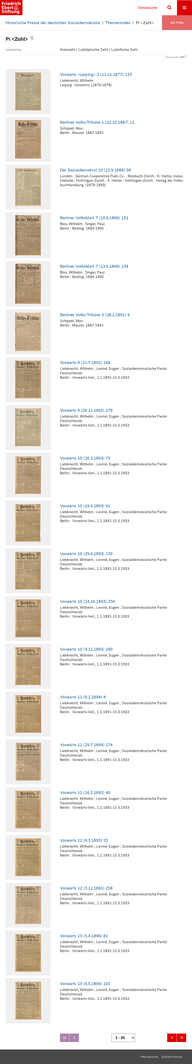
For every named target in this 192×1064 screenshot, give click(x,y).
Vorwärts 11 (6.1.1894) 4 (83, 697)
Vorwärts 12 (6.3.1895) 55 (84, 840)
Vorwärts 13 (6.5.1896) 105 (85, 983)
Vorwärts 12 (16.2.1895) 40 (85, 792)
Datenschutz (172, 1056)
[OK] (169, 7)
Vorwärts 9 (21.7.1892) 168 (85, 362)
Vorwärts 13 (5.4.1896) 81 (84, 935)
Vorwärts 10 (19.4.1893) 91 (85, 505)
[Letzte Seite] (181, 1038)
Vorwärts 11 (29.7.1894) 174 (86, 744)
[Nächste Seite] (172, 1038)
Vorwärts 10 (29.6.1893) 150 (86, 553)
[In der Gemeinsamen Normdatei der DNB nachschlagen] (31, 39)
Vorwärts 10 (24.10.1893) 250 (87, 601)
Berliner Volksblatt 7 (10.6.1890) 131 (94, 217)
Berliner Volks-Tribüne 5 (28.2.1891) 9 (95, 314)
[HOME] (11, 7)
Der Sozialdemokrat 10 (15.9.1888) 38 (95, 170)
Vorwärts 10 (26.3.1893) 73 (85, 458)
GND (182, 57)
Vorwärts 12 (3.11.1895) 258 (86, 888)
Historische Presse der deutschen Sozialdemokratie (53, 22)
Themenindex (117, 22)
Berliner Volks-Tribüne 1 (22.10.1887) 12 (97, 122)
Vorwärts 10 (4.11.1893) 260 (86, 649)
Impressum (149, 1056)
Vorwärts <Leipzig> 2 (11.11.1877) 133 (96, 74)
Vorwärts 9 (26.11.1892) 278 (86, 410)
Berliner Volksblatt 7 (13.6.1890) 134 (94, 266)
